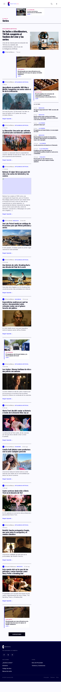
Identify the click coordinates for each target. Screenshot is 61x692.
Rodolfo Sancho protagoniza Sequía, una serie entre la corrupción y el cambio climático (16, 532)
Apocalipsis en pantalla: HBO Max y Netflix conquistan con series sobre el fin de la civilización (16, 89)
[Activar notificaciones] (57, 4)
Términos (52, 677)
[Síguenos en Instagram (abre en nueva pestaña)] (12, 654)
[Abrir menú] (4, 4)
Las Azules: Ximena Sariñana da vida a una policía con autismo (16, 370)
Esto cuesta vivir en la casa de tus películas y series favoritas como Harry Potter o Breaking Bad (15, 571)
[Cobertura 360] (13, 4)
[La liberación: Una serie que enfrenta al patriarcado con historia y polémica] (16, 143)
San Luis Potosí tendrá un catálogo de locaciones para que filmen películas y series (16, 225)
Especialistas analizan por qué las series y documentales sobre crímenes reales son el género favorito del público (15, 305)
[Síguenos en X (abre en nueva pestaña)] (8, 654)
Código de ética (6, 668)
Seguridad (18, 299)
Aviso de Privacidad (37, 662)
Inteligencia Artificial (9, 28)
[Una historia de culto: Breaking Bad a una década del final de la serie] (16, 277)
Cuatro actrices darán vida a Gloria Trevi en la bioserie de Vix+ (15, 492)
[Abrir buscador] (51, 4)
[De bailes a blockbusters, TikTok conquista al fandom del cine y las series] (44, 41)
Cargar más (16, 634)
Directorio (5, 665)
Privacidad (46, 677)
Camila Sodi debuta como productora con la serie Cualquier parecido (16, 450)
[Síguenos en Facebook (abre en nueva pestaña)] (4, 654)
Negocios (16, 220)
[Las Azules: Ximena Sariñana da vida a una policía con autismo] (16, 381)
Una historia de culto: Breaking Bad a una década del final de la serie (16, 266)
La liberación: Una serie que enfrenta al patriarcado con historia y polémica (16, 132)
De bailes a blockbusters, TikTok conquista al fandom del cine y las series (14, 35)
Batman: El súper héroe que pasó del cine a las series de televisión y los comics (16, 174)
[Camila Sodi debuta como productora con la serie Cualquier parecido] (16, 462)
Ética (57, 677)
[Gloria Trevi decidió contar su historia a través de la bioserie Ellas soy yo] (16, 423)
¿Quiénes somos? (7, 662)
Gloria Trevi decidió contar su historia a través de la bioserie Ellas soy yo (16, 412)
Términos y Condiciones (38, 665)
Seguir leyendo (7, 118)
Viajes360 (18, 446)
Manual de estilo (7, 671)
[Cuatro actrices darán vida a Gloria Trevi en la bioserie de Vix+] (16, 503)
